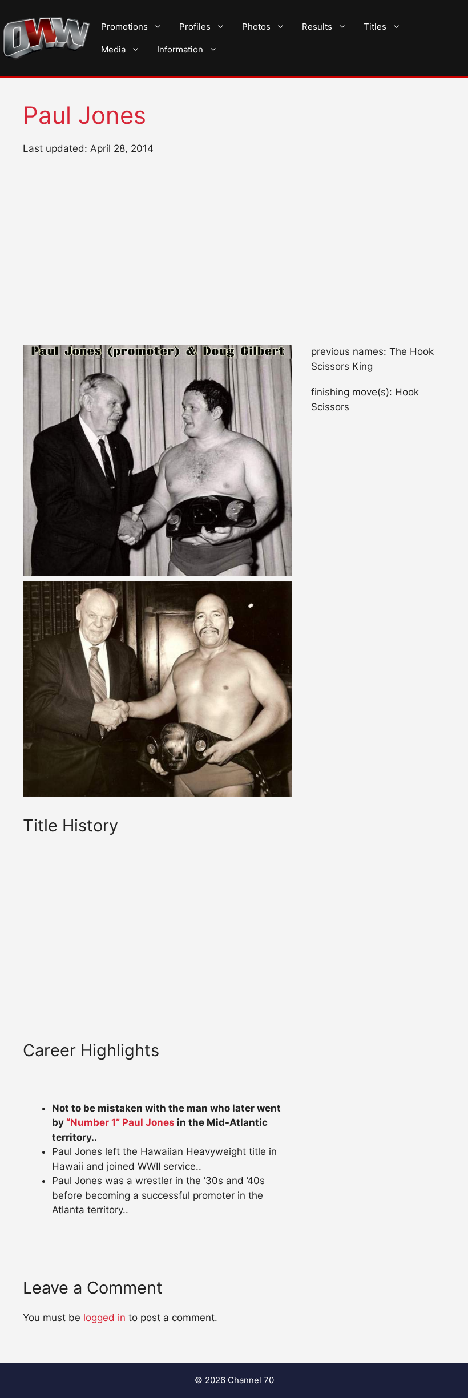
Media (113, 49)
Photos (256, 26)
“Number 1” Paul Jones (120, 1122)
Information (180, 49)
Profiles (195, 26)
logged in (104, 1317)
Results (317, 26)
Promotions (124, 26)
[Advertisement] (234, 250)
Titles (375, 26)
